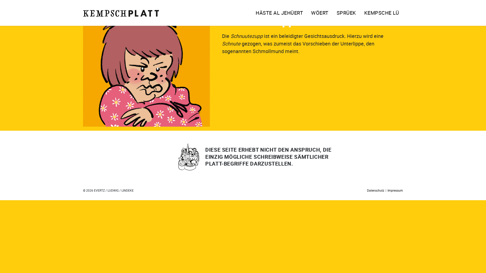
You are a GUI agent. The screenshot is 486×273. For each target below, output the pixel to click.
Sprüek (346, 12)
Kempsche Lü (381, 12)
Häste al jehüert (279, 12)
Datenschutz (375, 190)
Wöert (320, 12)
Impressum (395, 190)
